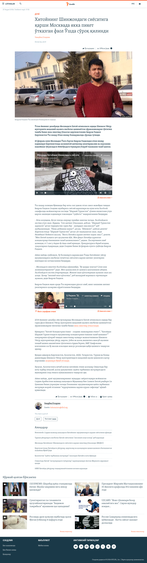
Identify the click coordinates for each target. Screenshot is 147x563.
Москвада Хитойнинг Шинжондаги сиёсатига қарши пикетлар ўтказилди (72, 155)
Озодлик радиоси (49, 158)
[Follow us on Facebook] (86, 546)
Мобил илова (43, 546)
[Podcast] (114, 546)
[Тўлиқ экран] (110, 192)
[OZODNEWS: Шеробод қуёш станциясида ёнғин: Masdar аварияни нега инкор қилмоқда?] (15, 489)
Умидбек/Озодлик (42, 37)
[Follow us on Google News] (108, 546)
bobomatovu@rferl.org (59, 407)
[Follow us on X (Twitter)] (103, 546)
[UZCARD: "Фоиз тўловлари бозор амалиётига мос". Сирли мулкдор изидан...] (87, 506)
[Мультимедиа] (139, 4)
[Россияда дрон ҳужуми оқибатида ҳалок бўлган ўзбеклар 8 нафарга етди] (15, 522)
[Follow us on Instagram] (92, 546)
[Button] (88, 48)
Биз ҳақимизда (9, 546)
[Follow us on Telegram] (81, 546)
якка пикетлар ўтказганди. (86, 326)
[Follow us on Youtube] (76, 546)
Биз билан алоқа (9, 550)
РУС (133, 4)
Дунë (37, 14)
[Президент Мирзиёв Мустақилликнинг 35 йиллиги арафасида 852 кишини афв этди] (87, 489)
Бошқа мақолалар (137, 531)
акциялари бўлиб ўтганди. (57, 361)
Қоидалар (7, 554)
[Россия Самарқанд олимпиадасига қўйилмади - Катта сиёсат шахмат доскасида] (87, 522)
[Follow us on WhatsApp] (97, 546)
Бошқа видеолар (66, 531)
